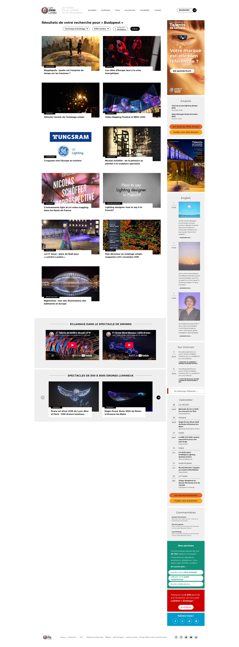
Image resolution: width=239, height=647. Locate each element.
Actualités (92, 10)
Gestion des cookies (132, 637)
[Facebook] (175, 621)
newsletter (144, 10)
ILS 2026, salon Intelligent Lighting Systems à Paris (187, 454)
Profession (105, 10)
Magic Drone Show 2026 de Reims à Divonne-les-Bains (189, 424)
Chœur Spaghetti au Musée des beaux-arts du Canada (189, 483)
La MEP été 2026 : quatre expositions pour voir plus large (189, 439)
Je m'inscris (186, 607)
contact (157, 10)
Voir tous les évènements (185, 495)
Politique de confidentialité (94, 637)
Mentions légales (118, 637)
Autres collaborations (180, 584)
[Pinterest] (176, 637)
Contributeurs (72, 637)
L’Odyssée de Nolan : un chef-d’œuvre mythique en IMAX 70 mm (189, 380)
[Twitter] (189, 621)
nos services (130, 10)
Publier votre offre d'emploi (186, 132)
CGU (81, 637)
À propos (62, 637)
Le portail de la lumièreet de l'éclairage (72, 10)
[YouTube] (196, 621)
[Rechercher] (195, 10)
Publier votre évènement (186, 501)
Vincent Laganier (177, 524)
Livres (117, 10)
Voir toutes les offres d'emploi (185, 127)
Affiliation (108, 637)
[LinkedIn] (182, 621)
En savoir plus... (185, 237)
